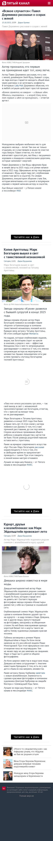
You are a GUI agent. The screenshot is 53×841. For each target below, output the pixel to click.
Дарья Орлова (23, 22)
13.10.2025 (6, 22)
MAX (18, 190)
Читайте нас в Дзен (26, 237)
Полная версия (26, 795)
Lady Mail (18, 85)
